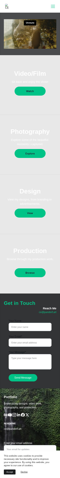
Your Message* (17, 352)
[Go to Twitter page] (27, 415)
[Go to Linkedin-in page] (18, 415)
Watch (30, 91)
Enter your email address (18, 443)
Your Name (15, 320)
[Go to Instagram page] (14, 415)
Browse (30, 272)
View (30, 213)
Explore (30, 153)
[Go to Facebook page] (23, 415)
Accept (9, 472)
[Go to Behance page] (6, 415)
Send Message (23, 377)
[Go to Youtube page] (10, 415)
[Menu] (53, 6)
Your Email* (15, 336)
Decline (24, 472)
